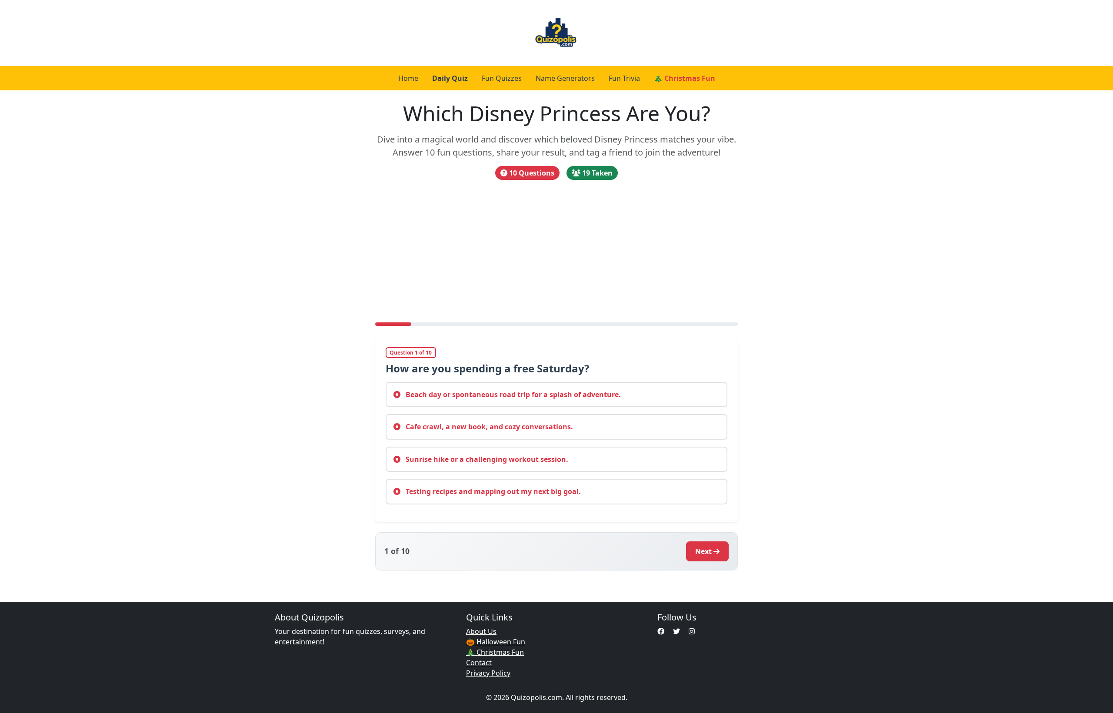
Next (703, 551)
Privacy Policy (488, 673)
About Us (481, 631)
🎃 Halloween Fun (495, 642)
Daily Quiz (450, 78)
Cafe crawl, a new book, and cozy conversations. (488, 426)
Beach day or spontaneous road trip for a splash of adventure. (512, 394)
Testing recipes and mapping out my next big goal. (492, 491)
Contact (479, 662)
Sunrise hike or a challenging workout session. (486, 459)
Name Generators (565, 78)
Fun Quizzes (502, 78)
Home (408, 78)
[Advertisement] (556, 251)
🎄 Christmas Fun (684, 78)
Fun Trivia (624, 78)
